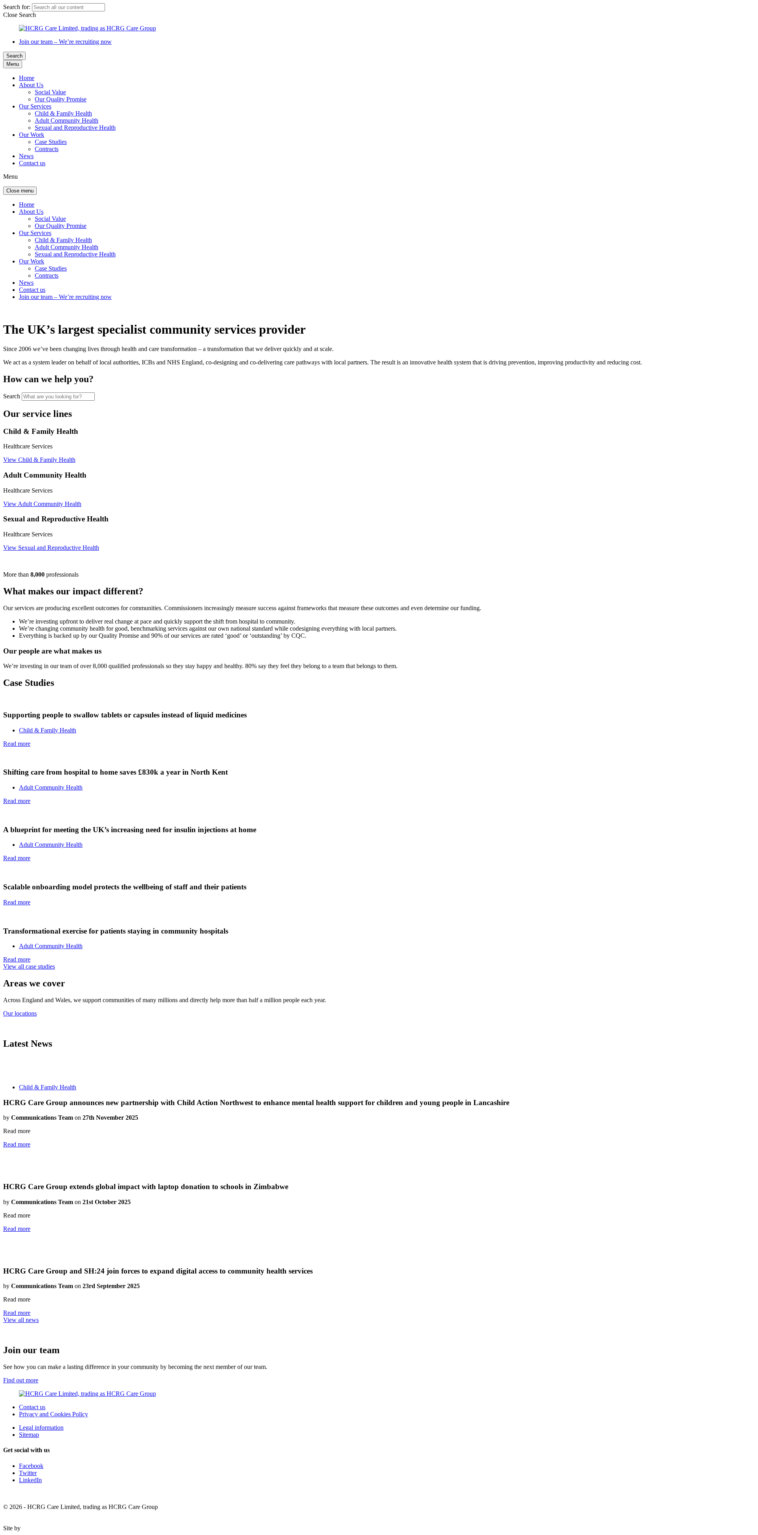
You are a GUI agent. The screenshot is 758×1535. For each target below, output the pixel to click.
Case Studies (51, 141)
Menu (12, 64)
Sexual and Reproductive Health (75, 127)
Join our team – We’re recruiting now (65, 41)
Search (14, 56)
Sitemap (29, 1434)
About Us (31, 85)
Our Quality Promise (60, 99)
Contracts (46, 149)
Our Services (35, 106)
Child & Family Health (63, 113)
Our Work (31, 134)
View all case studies (29, 966)
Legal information (41, 1427)
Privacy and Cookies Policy (53, 1414)
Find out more (20, 1380)
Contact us (32, 163)
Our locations (20, 1013)
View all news (21, 1320)
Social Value (50, 92)
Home (26, 78)
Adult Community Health (66, 120)
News (26, 156)
